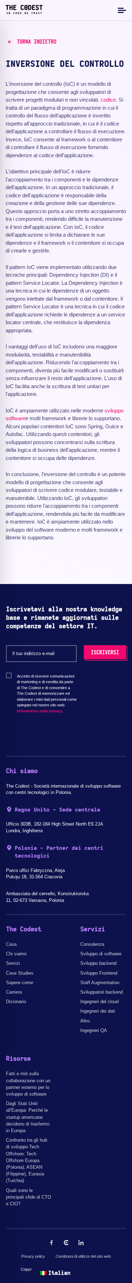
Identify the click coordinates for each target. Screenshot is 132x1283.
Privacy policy (33, 1256)
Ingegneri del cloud (99, 1001)
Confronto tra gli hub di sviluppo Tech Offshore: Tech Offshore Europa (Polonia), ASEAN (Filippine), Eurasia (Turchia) (26, 1160)
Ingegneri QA (93, 1030)
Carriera (14, 992)
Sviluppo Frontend (98, 973)
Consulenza (92, 944)
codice (108, 100)
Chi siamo (16, 953)
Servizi (13, 963)
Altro (85, 1021)
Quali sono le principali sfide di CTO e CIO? (28, 1197)
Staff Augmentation (99, 982)
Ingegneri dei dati (97, 1011)
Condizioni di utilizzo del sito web (83, 1256)
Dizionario (16, 1001)
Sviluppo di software (100, 953)
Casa (11, 944)
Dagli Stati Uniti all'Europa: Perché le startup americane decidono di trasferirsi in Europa (28, 1117)
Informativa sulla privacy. (40, 711)
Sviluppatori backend (101, 992)
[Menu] (121, 10)
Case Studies (19, 973)
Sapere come (19, 982)
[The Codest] (24, 12)
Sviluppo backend (98, 963)
